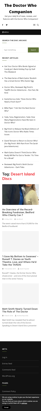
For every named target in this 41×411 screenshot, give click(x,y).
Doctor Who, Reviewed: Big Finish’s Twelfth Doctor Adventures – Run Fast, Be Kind (21, 90)
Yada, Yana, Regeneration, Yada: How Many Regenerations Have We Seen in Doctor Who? (19, 120)
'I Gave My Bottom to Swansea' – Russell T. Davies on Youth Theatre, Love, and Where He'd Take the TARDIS (20, 260)
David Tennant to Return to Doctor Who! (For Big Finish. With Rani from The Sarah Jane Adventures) (21, 144)
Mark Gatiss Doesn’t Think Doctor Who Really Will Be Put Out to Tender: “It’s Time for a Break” (21, 155)
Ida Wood (19, 219)
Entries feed (7, 363)
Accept (6, 407)
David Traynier (24, 269)
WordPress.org (8, 376)
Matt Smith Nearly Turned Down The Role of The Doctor (20, 310)
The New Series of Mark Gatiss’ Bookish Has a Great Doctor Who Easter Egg (20, 79)
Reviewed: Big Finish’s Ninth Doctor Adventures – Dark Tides (18, 165)
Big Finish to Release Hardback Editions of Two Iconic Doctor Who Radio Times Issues (21, 132)
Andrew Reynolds (22, 316)
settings (24, 403)
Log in (4, 357)
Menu (6, 32)
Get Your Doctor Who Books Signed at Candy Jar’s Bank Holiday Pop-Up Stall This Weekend (20, 69)
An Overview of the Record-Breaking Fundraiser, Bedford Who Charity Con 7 (18, 212)
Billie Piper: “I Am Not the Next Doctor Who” (19, 109)
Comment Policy (9, 391)
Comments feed (8, 370)
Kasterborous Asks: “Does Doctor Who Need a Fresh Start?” (20, 100)
